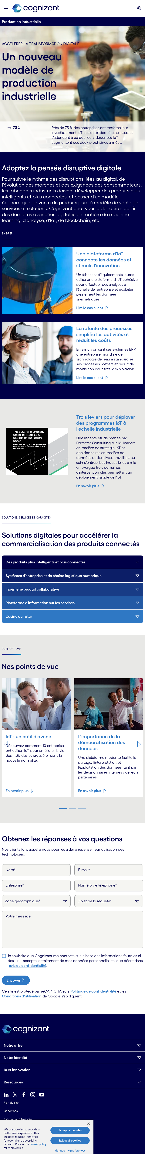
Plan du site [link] (11, 1102)
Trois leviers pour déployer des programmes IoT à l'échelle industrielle (105, 423)
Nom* (11, 870)
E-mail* (84, 870)
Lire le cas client (89, 308)
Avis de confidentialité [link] (18, 1119)
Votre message (18, 916)
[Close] (88, 1123)
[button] (6, 8)
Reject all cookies (70, 1140)
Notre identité (15, 1058)
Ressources (13, 1082)
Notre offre (13, 1045)
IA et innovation (17, 1070)
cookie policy (38, 1144)
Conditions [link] (11, 1111)
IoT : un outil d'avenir (29, 736)
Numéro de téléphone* (97, 885)
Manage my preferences (70, 1150)
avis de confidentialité (27, 965)
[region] (46, 1137)
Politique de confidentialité (93, 991)
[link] (35, 8)
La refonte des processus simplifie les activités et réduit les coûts (104, 334)
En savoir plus (87, 486)
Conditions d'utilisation (22, 996)
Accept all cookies (70, 1130)
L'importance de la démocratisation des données (101, 742)
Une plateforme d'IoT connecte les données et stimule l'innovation (104, 259)
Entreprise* (15, 885)
